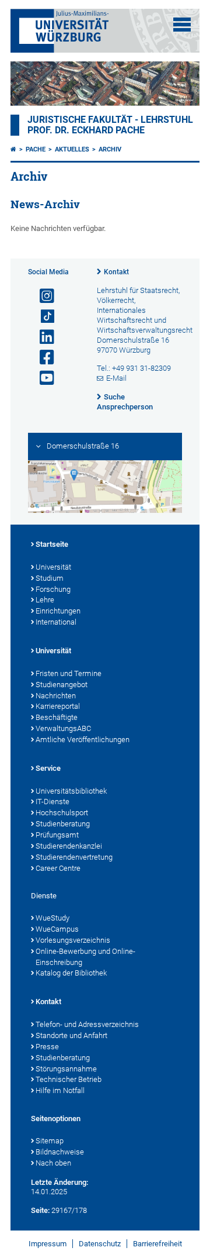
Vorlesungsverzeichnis (73, 940)
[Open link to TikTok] (42, 316)
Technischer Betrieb (69, 1079)
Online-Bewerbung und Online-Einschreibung (85, 957)
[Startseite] (13, 149)
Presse (47, 1046)
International (56, 622)
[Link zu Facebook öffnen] (42, 357)
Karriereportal (58, 706)
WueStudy (52, 918)
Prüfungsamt (57, 834)
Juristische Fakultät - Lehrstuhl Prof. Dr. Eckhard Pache (110, 125)
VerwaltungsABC (63, 728)
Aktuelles (72, 149)
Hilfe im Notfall (60, 1090)
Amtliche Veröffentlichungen (83, 739)
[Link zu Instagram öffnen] (42, 296)
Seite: (40, 1210)
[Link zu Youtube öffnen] (42, 378)
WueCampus (57, 929)
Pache (36, 149)
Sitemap (50, 1140)
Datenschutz (100, 1243)
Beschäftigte (57, 717)
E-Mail (116, 378)
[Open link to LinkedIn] (42, 337)
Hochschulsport (62, 812)
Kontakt (116, 272)
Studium (50, 578)
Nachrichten (56, 695)
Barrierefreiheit (157, 1243)
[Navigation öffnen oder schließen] (182, 25)
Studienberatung (63, 823)
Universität (53, 567)
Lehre (45, 599)
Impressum (47, 1243)
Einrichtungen (58, 610)
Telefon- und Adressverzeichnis (87, 1024)
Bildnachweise (60, 1151)
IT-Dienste (52, 801)
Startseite (52, 544)
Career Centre (58, 868)
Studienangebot (62, 684)
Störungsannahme (66, 1068)
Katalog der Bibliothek (71, 973)
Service (48, 768)
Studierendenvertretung (74, 857)
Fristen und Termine (69, 673)
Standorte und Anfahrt (71, 1035)
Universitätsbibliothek (71, 791)
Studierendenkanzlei (69, 846)
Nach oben (53, 1163)
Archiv (110, 149)
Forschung (53, 589)
